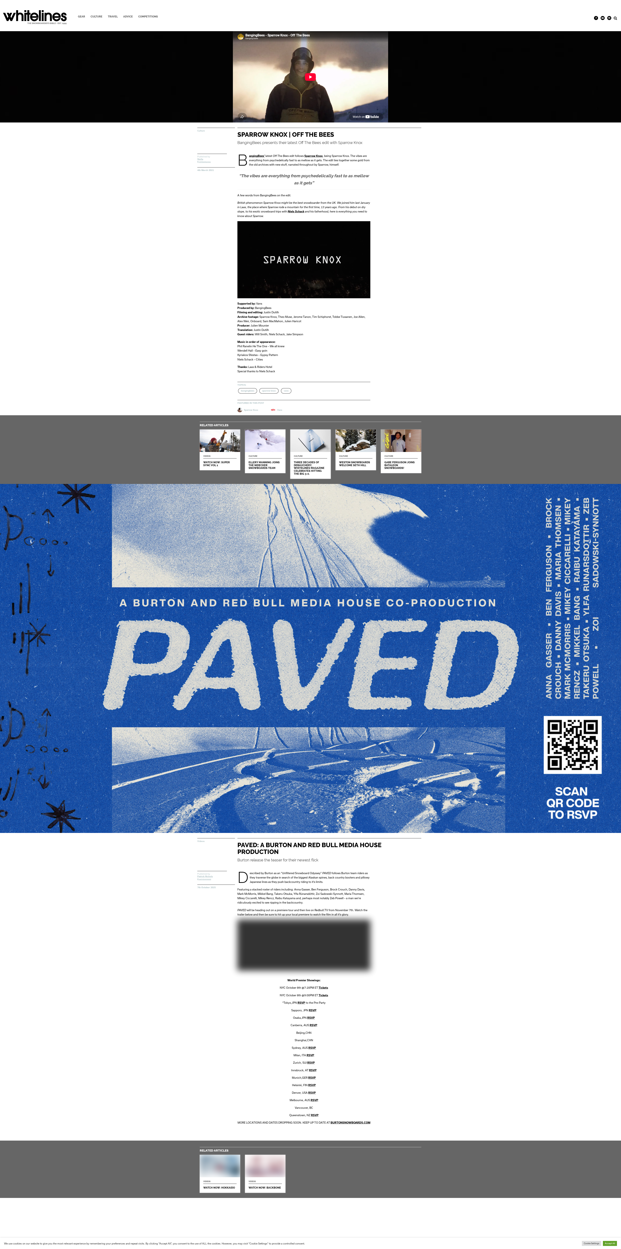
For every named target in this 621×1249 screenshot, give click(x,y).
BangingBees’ (257, 155)
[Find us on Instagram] (609, 18)
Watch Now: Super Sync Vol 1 (220, 449)
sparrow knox (269, 391)
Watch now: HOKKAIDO (220, 1174)
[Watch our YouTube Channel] (603, 18)
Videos (201, 841)
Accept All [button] (610, 1243)
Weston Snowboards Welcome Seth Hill (356, 449)
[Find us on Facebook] (596, 18)
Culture (96, 16)
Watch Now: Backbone (265, 1174)
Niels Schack (296, 211)
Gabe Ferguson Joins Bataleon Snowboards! (401, 451)
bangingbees (247, 391)
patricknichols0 (205, 879)
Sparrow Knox (313, 155)
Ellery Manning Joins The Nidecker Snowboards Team (265, 451)
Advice (128, 16)
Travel (113, 16)
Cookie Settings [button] (591, 1243)
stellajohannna (205, 162)
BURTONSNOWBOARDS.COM (350, 1122)
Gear (81, 16)
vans (286, 391)
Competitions (148, 16)
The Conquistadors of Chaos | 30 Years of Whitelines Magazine (310, 454)
